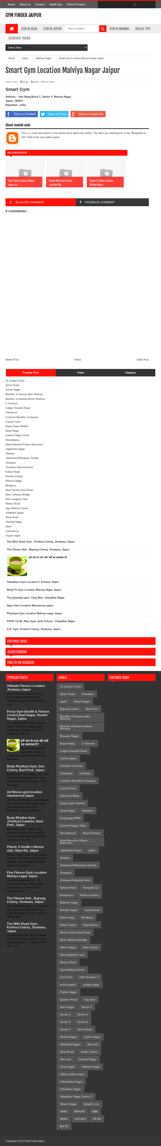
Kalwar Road (12, 471)
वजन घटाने (80, 1118)
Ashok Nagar (12, 389)
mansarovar (12, 531)
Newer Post (12, 359)
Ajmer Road (12, 385)
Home (11, 4)
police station (68, 984)
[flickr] (126, 5)
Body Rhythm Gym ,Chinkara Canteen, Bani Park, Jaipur (25, 821)
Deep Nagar (12, 430)
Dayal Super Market (16, 426)
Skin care (65, 1059)
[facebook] (102, 5)
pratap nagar (91, 984)
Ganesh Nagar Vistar (17, 435)
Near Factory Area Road (19, 490)
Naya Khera (90, 924)
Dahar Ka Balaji (69, 795)
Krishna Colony (14, 476)
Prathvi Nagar (68, 992)
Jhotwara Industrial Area (19, 467)
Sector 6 (82, 1014)
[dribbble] (135, 5)
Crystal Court (12, 421)
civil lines (85, 773)
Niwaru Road (12, 503)
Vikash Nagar (68, 1104)
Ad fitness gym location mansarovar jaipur (24, 793)
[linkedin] (143, 5)
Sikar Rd (92, 1044)
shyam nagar (12, 535)
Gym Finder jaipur (23, 15)
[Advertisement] (77, 328)
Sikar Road (11, 517)
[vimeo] (118, 5)
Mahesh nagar (69, 902)
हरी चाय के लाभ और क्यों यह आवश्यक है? (34, 742)
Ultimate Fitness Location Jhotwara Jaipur (26, 687)
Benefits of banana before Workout (25, 398)
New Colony (90, 947)
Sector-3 (65, 1029)
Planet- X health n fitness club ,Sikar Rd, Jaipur (25, 848)
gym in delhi (29, 28)
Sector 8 (65, 1021)
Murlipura (10, 485)
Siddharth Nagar (14, 512)
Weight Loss (91, 1104)
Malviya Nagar (48, 82)
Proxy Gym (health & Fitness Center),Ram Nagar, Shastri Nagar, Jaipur (28, 715)
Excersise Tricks (19, 38)
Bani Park (92, 708)
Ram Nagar (67, 1007)
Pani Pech (66, 977)
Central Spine (68, 758)
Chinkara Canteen (71, 765)
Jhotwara (10, 462)
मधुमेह (95, 1111)
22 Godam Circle (15, 380)
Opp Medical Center (16, 508)
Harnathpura (12, 439)
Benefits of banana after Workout (24, 394)
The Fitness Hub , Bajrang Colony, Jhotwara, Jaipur (26, 900)
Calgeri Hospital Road (17, 407)
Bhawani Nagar (69, 736)
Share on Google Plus (91, 114)
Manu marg (67, 917)
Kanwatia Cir (91, 887)
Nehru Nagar (68, 947)
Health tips (55, 4)
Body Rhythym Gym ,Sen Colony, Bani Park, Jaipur (26, 768)
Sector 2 (86, 1007)
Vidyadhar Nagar (70, 1089)
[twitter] (110, 5)
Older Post (143, 359)
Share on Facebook (25, 114)
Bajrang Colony (69, 708)
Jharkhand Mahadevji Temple (22, 458)
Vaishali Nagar (13, 521)
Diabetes (87, 810)
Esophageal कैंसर (70, 818)
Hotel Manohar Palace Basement (24, 444)
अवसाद (63, 1111)
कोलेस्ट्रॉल (79, 1111)
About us (25, 4)
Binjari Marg (67, 743)
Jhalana (9, 453)
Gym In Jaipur (52, 28)
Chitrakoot (11, 412)
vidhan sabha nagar (72, 1074)
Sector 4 (65, 1014)
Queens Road (68, 999)
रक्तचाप (64, 1118)
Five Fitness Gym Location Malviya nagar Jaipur (27, 874)
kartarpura (66, 895)
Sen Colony (85, 1029)
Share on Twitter (57, 114)
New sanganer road (16, 499)
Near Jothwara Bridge (17, 494)
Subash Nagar (87, 1059)
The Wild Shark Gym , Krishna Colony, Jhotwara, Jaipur (26, 927)
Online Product (76, 4)
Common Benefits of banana (21, 417)
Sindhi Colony (89, 1051)
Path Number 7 (89, 977)
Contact (40, 4)
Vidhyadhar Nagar (71, 1081)
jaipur (36, 82)
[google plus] (151, 5)
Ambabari (88, 694)
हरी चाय (97, 1118)
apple (63, 701)
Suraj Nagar (67, 1066)
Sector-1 (82, 1021)
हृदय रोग (64, 1126)
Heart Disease (91, 833)
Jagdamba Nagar (15, 449)
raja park (89, 999)
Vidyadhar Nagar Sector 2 (76, 1096)
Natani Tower (68, 924)
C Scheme (11, 403)
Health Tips (142, 28)
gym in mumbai (119, 28)
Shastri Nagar (68, 1036)
